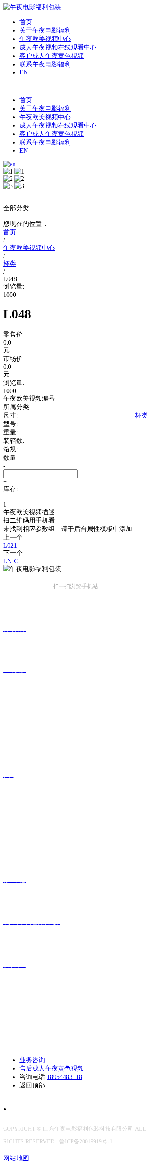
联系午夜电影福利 (45, 64)
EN (23, 72)
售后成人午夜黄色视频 (51, 1068)
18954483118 (64, 1076)
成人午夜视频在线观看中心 (58, 47)
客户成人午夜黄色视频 (51, 55)
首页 (25, 22)
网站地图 (16, 1158)
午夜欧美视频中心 (45, 38)
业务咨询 (32, 1059)
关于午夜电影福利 (45, 30)
